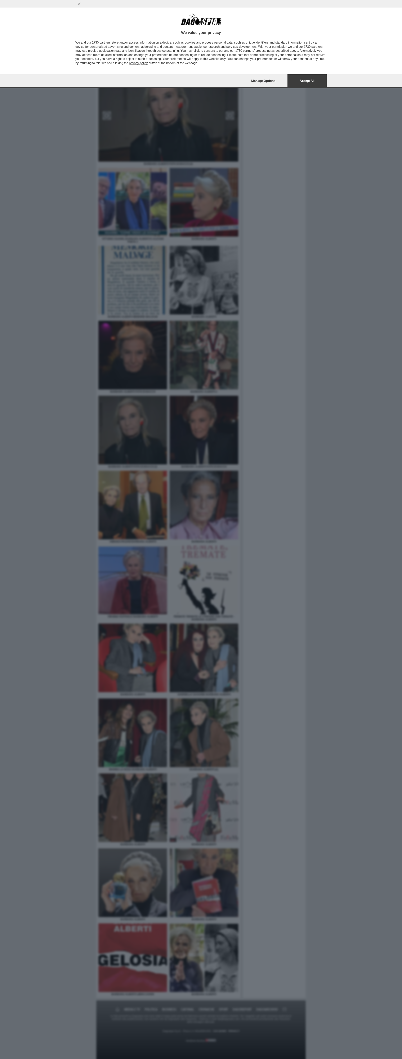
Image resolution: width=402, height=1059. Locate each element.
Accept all (307, 80)
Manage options (263, 80)
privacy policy (138, 63)
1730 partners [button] (101, 42)
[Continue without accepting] (79, 4)
